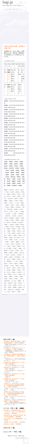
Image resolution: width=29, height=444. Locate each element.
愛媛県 (13, 181)
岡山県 (8, 179)
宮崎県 (8, 185)
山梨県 (17, 170)
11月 (11, 107)
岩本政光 (9, 89)
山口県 (19, 179)
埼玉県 (16, 166)
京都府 (12, 174)
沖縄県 (20, 185)
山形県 (11, 163)
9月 (6, 107)
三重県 (22, 172)
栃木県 (5, 166)
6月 (20, 101)
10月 (9, 107)
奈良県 (7, 176)
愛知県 (17, 172)
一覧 (13, 339)
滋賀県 (7, 174)
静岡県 (12, 172)
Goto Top (26, 441)
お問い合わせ (21, 435)
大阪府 (17, 174)
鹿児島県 (14, 185)
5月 (18, 101)
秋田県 (5, 163)
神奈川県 (11, 168)
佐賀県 (8, 183)
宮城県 (21, 161)
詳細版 (22, 408)
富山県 (22, 168)
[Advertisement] (14, 27)
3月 (14, 101)
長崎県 (13, 183)
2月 (12, 101)
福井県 (12, 170)
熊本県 (19, 183)
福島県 (16, 163)
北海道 (5, 161)
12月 (14, 107)
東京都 (5, 168)
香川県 (8, 181)
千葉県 (21, 166)
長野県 (22, 170)
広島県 (13, 179)
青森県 (11, 161)
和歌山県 (13, 176)
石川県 (7, 170)
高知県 (19, 181)
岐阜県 (7, 172)
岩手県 (16, 161)
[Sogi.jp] (7, 3)
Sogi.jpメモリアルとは (12, 435)
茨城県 (21, 163)
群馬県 (11, 166)
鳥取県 (18, 176)
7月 (22, 101)
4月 (16, 101)
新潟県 (17, 168)
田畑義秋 (9, 74)
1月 (10, 101)
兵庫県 (22, 174)
